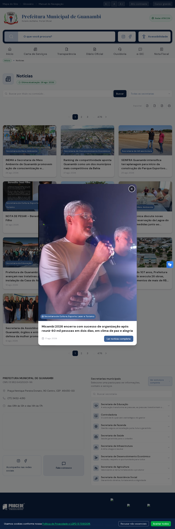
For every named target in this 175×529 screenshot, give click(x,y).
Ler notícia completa (119, 338)
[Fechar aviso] (132, 189)
